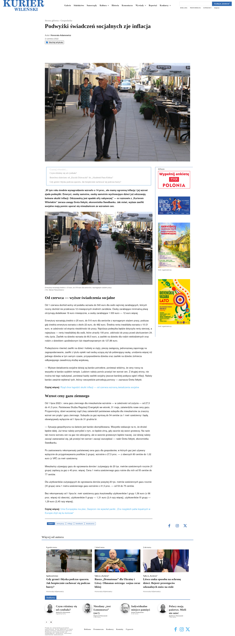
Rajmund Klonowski (100, 616)
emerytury (60, 524)
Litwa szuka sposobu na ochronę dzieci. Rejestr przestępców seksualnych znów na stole (162, 583)
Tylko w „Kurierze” (102, 576)
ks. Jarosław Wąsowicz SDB (142, 592)
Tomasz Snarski (183, 594)
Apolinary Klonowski (63, 612)
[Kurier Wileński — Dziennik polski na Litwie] (23, 5)
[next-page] (51, 622)
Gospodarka (66, 20)
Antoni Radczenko (137, 612)
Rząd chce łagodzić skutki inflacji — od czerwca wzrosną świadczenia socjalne (100, 387)
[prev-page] (46, 622)
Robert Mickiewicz (166, 594)
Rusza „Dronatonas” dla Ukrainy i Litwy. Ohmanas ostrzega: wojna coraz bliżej (117, 583)
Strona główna (52, 20)
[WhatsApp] (79, 56)
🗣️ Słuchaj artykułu (54, 42)
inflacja (69, 524)
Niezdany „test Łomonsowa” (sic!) (102, 610)
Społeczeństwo (52, 576)
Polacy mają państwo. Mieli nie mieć (177, 610)
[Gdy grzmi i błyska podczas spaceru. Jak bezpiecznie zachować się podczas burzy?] (69, 560)
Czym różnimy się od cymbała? (63, 173)
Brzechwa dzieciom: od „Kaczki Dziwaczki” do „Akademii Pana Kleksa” (81, 177)
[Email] (86, 56)
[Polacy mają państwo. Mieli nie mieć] (163, 608)
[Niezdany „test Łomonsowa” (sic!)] (87, 608)
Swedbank (79, 524)
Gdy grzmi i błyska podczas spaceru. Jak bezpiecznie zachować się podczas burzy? (85, 182)
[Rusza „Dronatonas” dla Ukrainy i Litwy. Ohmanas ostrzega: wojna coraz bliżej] (117, 560)
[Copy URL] (92, 56)
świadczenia (90, 524)
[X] (73, 56)
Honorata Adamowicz (61, 35)
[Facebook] (67, 56)
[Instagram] (177, 526)
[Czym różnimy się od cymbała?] (50, 608)
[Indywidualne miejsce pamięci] (125, 608)
